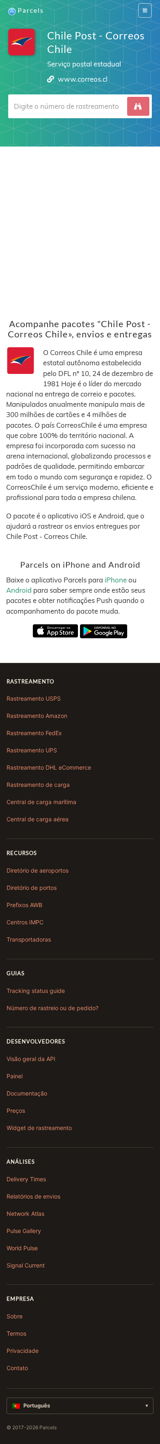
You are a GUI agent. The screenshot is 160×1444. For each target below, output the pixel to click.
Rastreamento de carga (38, 784)
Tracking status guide (36, 990)
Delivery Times (26, 1179)
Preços (16, 1110)
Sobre (15, 1316)
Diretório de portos (32, 887)
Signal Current (26, 1265)
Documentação (27, 1093)
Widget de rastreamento (39, 1127)
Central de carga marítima (41, 801)
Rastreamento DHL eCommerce (49, 767)
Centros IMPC (25, 922)
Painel (15, 1076)
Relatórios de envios (33, 1196)
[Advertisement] (80, 227)
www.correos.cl (82, 79)
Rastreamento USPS (34, 698)
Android (19, 590)
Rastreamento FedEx (34, 732)
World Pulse (22, 1248)
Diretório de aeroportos (38, 870)
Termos (16, 1333)
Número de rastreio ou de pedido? (52, 1007)
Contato (17, 1367)
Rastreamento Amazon (37, 715)
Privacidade (23, 1350)
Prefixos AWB (24, 904)
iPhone (116, 579)
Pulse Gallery (24, 1230)
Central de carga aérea (38, 819)
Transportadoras (29, 939)
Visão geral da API (31, 1058)
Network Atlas (25, 1213)
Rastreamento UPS (32, 750)
